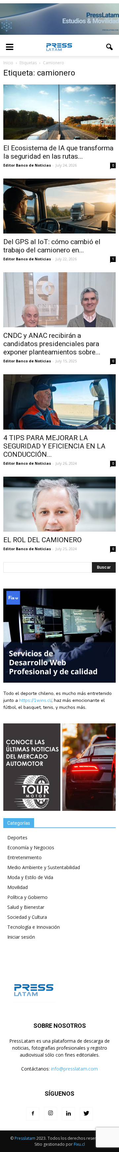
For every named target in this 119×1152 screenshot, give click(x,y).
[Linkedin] (68, 1114)
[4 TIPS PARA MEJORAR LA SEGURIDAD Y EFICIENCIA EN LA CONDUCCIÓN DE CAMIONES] (59, 401)
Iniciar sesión (21, 937)
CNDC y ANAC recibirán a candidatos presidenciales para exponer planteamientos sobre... (51, 344)
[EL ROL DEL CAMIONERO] (59, 504)
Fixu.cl (79, 1144)
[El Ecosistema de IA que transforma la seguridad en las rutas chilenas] (59, 111)
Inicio (8, 63)
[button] (109, 47)
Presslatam (25, 1138)
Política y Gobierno (27, 897)
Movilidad (17, 887)
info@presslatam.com (74, 1069)
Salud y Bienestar (25, 907)
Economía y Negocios (30, 847)
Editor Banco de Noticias (27, 165)
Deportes (17, 837)
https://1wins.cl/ (35, 700)
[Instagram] (50, 1113)
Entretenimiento (24, 857)
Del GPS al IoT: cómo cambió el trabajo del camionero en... (51, 246)
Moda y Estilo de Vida (30, 877)
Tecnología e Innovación (33, 927)
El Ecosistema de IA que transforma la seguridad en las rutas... (58, 152)
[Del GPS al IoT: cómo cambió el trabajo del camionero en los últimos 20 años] (59, 206)
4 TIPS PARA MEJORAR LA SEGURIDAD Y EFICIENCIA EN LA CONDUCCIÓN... (54, 446)
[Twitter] (86, 1114)
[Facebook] (32, 1114)
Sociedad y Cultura (27, 917)
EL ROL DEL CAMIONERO (42, 540)
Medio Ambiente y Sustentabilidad (43, 867)
